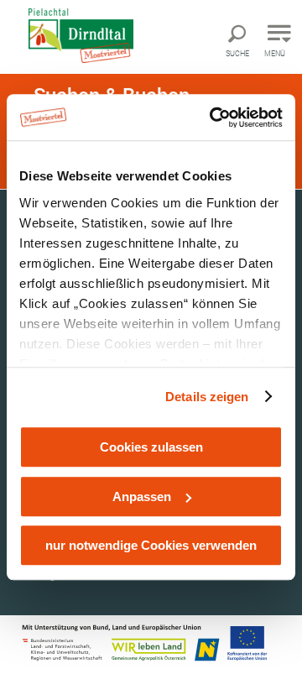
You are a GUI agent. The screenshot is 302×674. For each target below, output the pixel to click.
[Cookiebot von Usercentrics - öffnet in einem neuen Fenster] (213, 117)
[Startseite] (95, 35)
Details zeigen (206, 396)
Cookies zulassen (151, 447)
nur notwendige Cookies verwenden (151, 545)
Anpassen (141, 496)
